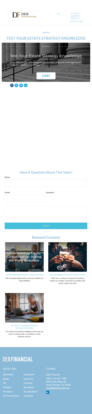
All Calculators (30, 391)
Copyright (28, 395)
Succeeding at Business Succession (67, 274)
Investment (29, 374)
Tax (4, 382)
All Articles (29, 387)
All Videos (7, 391)
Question (50, 192)
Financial (28, 382)
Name (7, 177)
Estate (6, 378)
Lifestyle (7, 387)
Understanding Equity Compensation (24, 274)
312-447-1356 (76, 21)
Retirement (8, 374)
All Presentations (11, 395)
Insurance (28, 378)
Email (7, 192)
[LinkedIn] (58, 13)
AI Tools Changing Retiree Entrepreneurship (24, 326)
